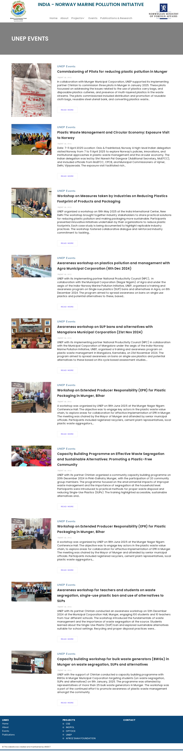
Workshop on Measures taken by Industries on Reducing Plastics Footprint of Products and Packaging (112, 199)
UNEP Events (66, 66)
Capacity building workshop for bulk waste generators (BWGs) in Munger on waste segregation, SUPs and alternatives (113, 662)
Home (53, 18)
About (64, 18)
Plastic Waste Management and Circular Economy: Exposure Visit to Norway (113, 135)
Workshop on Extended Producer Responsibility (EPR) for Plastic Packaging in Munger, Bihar (111, 393)
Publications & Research (116, 18)
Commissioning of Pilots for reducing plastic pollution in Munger (112, 71)
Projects (76, 18)
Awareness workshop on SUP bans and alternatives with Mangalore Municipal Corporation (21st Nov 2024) (105, 329)
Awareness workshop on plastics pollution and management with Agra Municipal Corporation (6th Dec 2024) (113, 266)
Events (92, 18)
